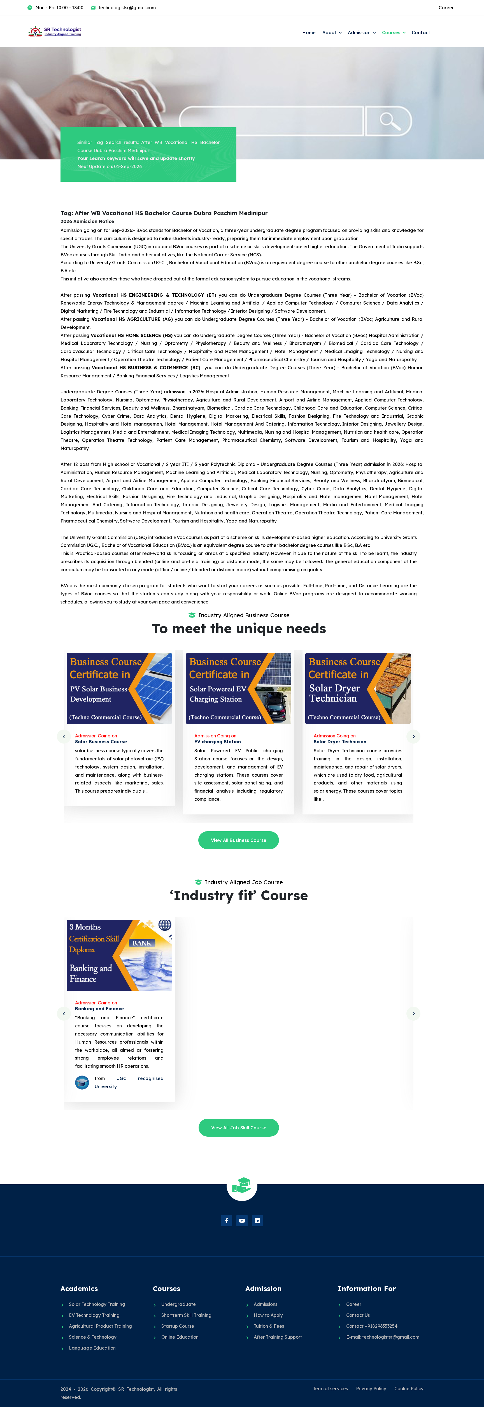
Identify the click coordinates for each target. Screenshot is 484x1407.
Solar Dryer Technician (220, 741)
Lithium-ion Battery (336, 741)
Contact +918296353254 (371, 1326)
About (329, 32)
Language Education (92, 1348)
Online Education (180, 1337)
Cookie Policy (409, 1388)
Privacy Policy (371, 1388)
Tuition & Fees (269, 1326)
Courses (391, 32)
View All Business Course (238, 840)
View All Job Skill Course (238, 1127)
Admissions (265, 1304)
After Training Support (278, 1337)
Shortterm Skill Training (186, 1315)
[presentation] (64, 737)
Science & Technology (93, 1337)
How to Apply (268, 1315)
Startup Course (177, 1326)
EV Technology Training (94, 1315)
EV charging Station (98, 741)
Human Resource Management (349, 1008)
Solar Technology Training (97, 1304)
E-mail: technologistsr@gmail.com (382, 1337)
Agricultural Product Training (100, 1326)
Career (446, 7)
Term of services (330, 1388)
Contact (421, 32)
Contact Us (358, 1315)
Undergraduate (178, 1304)
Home (309, 32)
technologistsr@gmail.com (127, 7)
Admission (359, 32)
